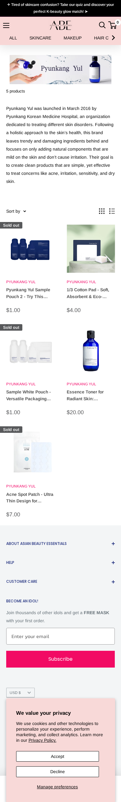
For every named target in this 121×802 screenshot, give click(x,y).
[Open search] (102, 25)
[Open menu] (6, 25)
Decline (57, 771)
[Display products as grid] (102, 211)
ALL (13, 37)
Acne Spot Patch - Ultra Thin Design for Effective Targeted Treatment (29, 498)
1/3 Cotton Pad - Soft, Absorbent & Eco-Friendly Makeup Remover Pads (88, 293)
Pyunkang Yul (21, 282)
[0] (113, 25)
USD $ (15, 693)
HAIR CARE (105, 37)
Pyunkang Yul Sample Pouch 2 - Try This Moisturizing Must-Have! (28, 293)
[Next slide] (113, 38)
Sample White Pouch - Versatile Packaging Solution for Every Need (30, 395)
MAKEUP (73, 37)
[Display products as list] (112, 211)
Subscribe (60, 659)
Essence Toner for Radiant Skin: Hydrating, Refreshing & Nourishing (89, 395)
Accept (57, 756)
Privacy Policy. (42, 740)
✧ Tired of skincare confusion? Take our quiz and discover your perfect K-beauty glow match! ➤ (60, 8)
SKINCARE (40, 37)
